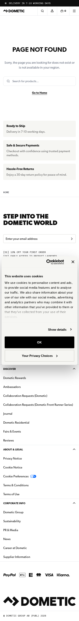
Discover (9, 368)
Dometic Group (26, 512)
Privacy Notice (12, 458)
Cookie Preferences (16, 476)
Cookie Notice (12, 467)
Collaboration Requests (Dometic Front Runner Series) (38, 405)
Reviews (8, 440)
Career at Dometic (27, 548)
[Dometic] (14, 11)
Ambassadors (12, 387)
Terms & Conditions (16, 485)
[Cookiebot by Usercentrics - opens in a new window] (48, 262)
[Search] (42, 10)
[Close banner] (73, 261)
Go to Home (39, 92)
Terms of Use (11, 494)
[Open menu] (74, 10)
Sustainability (12, 521)
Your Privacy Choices (37, 355)
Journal (7, 413)
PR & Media (23, 530)
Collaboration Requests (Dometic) (25, 396)
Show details (57, 329)
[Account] (52, 10)
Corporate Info (14, 503)
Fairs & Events (12, 431)
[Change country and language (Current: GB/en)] (74, 3)
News (19, 539)
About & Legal (13, 449)
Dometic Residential (29, 422)
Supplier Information (16, 557)
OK (39, 342)
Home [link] (6, 192)
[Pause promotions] (5, 3)
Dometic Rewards (14, 378)
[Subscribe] (72, 238)
